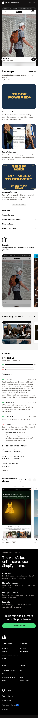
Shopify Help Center (8, 670)
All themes (17, 451)
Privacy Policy (6, 700)
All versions (15, 458)
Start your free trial (19, 625)
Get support (7, 451)
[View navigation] (34, 2)
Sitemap (5, 709)
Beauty (4, 651)
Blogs (4, 680)
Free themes (24, 651)
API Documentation (8, 674)
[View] (16, 332)
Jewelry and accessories (10, 655)
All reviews (6, 374)
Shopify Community (8, 677)
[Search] (30, 2)
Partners (22, 674)
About (21, 670)
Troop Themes (8, 80)
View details (6, 458)
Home (4, 658)
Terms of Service (7, 696)
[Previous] (29, 316)
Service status (24, 680)
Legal (21, 677)
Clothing (5, 648)
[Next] (34, 316)
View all (23, 480)
